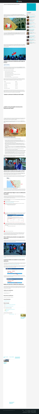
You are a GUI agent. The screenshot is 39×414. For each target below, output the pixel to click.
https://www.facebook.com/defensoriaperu (10, 304)
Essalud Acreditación (33, 411)
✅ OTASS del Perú (7, 310)
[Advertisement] (15, 10)
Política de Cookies (25, 412)
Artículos (23, 410)
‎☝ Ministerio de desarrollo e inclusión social (10, 309)
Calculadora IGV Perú (33, 410)
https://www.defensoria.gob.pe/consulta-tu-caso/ (13, 264)
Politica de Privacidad (33, 412)
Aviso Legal (29, 412)
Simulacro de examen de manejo (26, 411)
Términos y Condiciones (27, 410)
